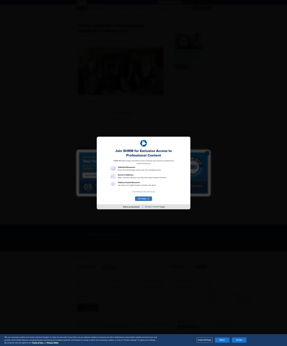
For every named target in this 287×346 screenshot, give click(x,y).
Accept (239, 340)
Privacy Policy (53, 343)
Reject (222, 340)
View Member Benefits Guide (143, 192)
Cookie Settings (204, 340)
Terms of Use (37, 343)
